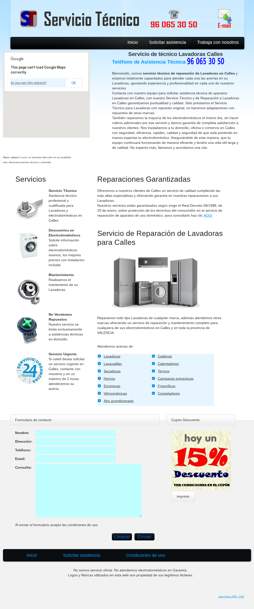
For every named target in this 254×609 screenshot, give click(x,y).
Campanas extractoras (175, 379)
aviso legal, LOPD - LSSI (231, 596)
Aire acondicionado (119, 401)
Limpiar (122, 536)
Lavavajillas (113, 364)
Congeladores (169, 393)
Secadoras (112, 371)
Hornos (109, 379)
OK (73, 83)
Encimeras (112, 386)
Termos (163, 371)
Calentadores (168, 364)
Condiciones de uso (145, 555)
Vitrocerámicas (115, 393)
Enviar (144, 536)
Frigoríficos (166, 386)
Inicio (132, 42)
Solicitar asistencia (167, 42)
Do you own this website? (29, 83)
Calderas (165, 356)
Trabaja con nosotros (218, 42)
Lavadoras (112, 356)
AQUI (208, 215)
